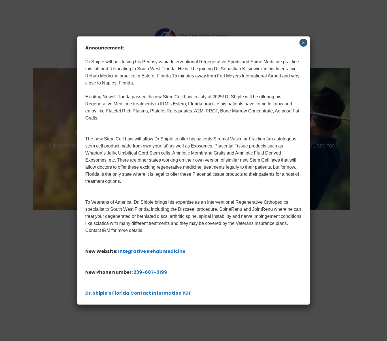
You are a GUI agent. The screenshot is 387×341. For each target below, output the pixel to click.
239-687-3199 (150, 272)
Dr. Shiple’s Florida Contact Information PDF (138, 293)
